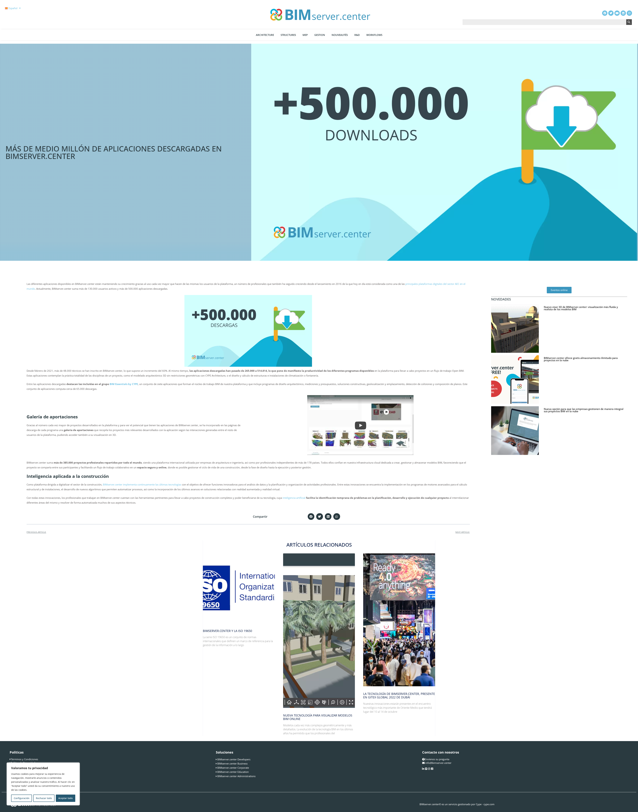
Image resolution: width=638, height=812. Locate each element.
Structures (288, 35)
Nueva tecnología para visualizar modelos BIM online (317, 717)
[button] (311, 516)
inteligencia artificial (294, 497)
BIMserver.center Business (232, 763)
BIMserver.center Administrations (236, 776)
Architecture (265, 35)
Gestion (319, 35)
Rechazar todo (44, 798)
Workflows (374, 35)
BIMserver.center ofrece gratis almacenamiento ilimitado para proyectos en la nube (581, 359)
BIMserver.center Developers (233, 759)
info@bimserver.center (438, 762)
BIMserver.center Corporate (233, 767)
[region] (43, 784)
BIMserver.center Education (233, 771)
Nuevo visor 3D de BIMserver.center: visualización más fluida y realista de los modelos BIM (581, 308)
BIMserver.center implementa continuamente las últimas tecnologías (142, 484)
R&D (357, 35)
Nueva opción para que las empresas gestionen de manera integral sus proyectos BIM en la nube (583, 410)
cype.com (488, 804)
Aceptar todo (65, 798)
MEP (305, 35)
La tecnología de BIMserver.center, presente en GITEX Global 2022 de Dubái (399, 695)
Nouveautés (340, 35)
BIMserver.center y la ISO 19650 (227, 631)
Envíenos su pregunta (437, 759)
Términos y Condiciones (24, 759)
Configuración (21, 798)
